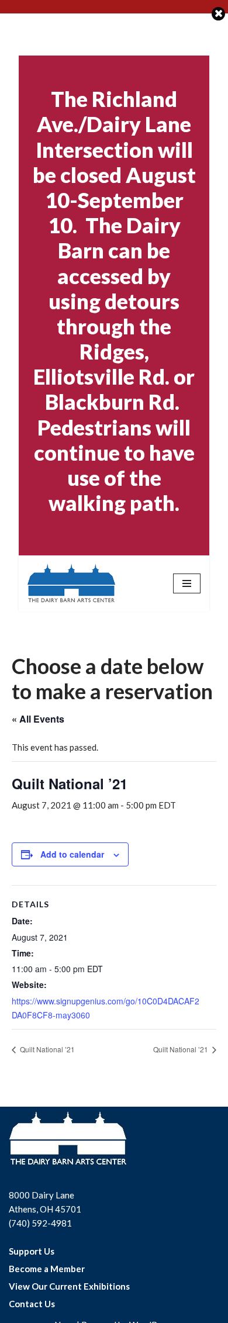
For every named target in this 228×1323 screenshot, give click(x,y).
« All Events (38, 719)
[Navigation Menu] (187, 583)
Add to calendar (72, 854)
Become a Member (47, 1268)
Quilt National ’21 (46, 1049)
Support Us (31, 1251)
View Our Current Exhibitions (69, 1286)
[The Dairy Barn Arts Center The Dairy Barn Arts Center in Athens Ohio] (71, 583)
